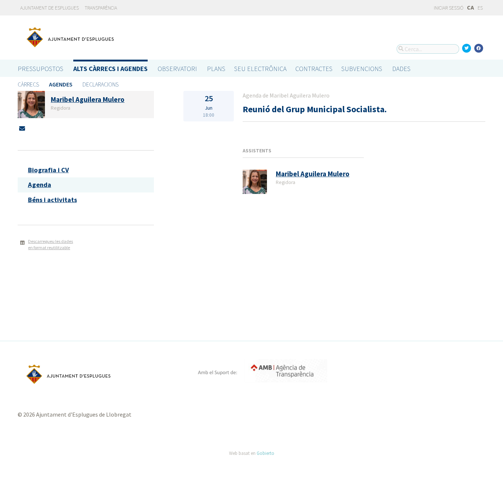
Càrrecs (28, 84)
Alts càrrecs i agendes (110, 68)
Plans (216, 68)
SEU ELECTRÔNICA (260, 68)
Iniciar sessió (448, 8)
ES (480, 8)
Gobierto (265, 453)
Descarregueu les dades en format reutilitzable (50, 244)
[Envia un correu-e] (22, 128)
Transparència (101, 8)
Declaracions (100, 84)
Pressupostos (40, 68)
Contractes (314, 68)
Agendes (61, 84)
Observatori (177, 68)
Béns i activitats (52, 199)
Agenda (39, 184)
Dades (401, 68)
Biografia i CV (48, 170)
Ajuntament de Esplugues (49, 8)
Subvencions (361, 68)
